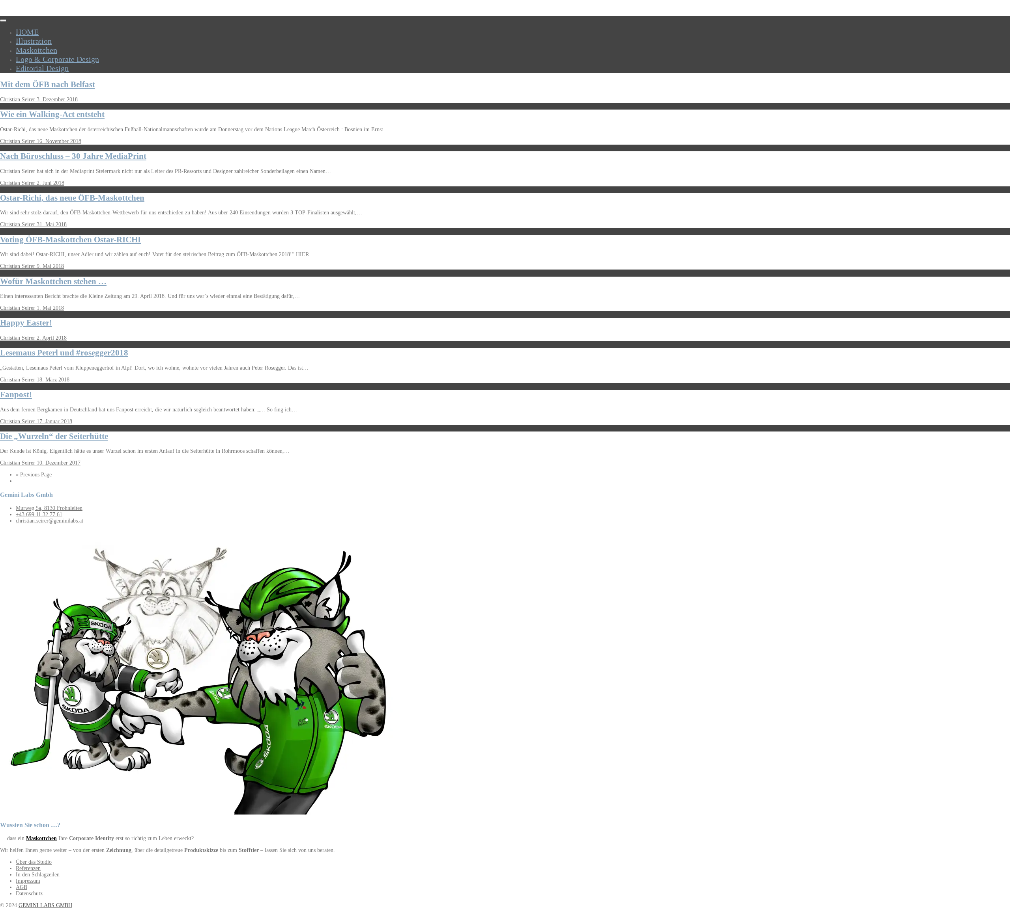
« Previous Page (34, 475)
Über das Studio (34, 862)
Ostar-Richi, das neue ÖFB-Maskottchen (72, 198)
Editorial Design (42, 68)
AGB (21, 887)
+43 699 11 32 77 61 (39, 514)
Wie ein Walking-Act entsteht (52, 114)
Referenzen (28, 868)
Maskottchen (36, 50)
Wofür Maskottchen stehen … (53, 281)
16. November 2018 (59, 141)
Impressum (28, 881)
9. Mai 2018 (50, 266)
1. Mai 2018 (50, 308)
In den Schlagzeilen (38, 875)
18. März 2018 (53, 380)
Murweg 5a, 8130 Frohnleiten (49, 508)
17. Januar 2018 (54, 421)
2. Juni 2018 (50, 183)
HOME (27, 32)
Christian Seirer (18, 99)
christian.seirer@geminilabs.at (49, 521)
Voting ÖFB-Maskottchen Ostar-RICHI (70, 239)
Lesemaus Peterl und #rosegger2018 (64, 352)
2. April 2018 (52, 338)
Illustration (34, 41)
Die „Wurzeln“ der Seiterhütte (54, 436)
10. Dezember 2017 (58, 463)
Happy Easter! (26, 322)
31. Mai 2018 (52, 224)
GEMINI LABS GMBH (45, 905)
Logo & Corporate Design (57, 59)
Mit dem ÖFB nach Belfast (47, 84)
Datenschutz (29, 893)
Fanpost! (16, 394)
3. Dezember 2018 (57, 99)
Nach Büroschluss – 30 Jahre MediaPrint (73, 156)
